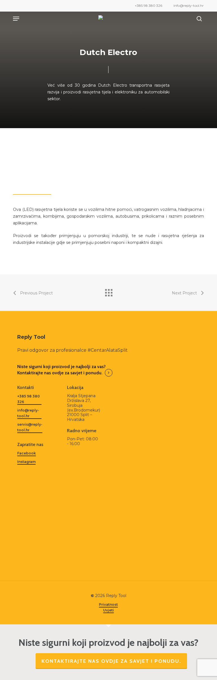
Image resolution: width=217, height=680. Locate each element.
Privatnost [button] (108, 604)
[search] (198, 18)
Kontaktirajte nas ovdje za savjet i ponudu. (111, 661)
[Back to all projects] (108, 291)
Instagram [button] (26, 462)
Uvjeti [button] (108, 610)
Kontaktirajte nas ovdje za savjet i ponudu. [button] (59, 372)
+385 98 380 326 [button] (28, 399)
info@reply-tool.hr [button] (28, 413)
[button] (16, 18)
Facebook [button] (26, 453)
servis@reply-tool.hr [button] (29, 427)
